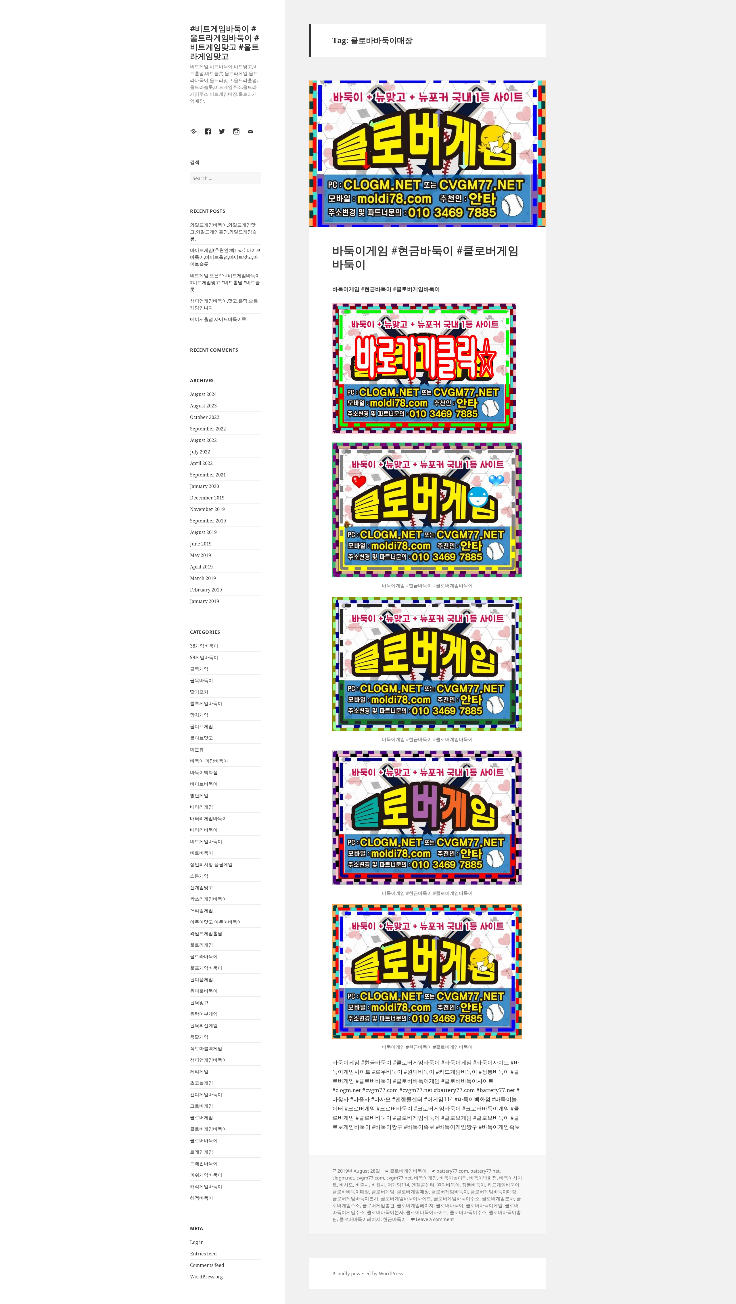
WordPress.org (206, 1277)
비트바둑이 (201, 853)
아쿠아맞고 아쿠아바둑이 (216, 922)
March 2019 (203, 578)
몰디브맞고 (201, 738)
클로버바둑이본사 (385, 1212)
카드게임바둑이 (503, 1185)
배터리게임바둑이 (208, 818)
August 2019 (203, 532)
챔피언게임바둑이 (208, 1060)
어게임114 (398, 1185)
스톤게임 (199, 876)
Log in (197, 1242)
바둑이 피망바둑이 (209, 761)
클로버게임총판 (378, 1205)
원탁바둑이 (448, 1185)
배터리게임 (201, 807)
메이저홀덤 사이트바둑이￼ (218, 319)
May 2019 (200, 555)
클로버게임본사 (498, 1198)
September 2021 (208, 475)
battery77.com (452, 1171)
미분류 (197, 749)
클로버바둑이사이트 (426, 1212)
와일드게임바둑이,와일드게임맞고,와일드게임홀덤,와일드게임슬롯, (223, 232)
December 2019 (207, 498)
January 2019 (204, 601)
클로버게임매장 (413, 1191)
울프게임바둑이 (206, 968)
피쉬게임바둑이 (206, 1175)
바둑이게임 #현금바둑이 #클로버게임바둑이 (425, 256)
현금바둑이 (394, 1219)
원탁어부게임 (204, 1014)
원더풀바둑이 (204, 991)
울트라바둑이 (204, 956)
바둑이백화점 (204, 772)
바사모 (346, 1185)
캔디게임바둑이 (206, 1094)
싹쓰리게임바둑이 (208, 899)
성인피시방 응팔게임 (211, 864)
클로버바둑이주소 (468, 1212)
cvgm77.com (370, 1178)
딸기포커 (199, 692)
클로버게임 (201, 1117)
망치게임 (199, 715)
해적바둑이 (201, 1198)
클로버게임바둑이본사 (355, 1198)
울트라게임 (201, 945)
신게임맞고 (201, 887)
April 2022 (201, 463)
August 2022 (203, 440)
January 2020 (204, 486)
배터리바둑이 (204, 830)
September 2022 (208, 429)
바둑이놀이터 (453, 1178)
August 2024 (203, 394)
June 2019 (201, 544)
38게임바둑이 (204, 646)
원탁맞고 (199, 1002)
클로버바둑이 (204, 1140)
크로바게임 (201, 1106)
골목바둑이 (201, 680)
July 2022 (200, 452)
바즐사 (362, 1185)
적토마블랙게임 (206, 1048)
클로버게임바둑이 (208, 1129)
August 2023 (203, 406)
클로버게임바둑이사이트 (406, 1198)
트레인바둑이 (204, 1163)
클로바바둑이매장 (350, 1191)
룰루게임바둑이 (206, 703)
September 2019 (208, 521)
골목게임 (199, 669)
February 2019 (206, 590)
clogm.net (343, 1178)
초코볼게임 (201, 1083)
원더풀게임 (201, 979)
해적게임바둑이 (206, 1186)
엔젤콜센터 (422, 1185)
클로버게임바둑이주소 (457, 1198)
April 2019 (201, 567)
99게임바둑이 (204, 657)
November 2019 (207, 509)
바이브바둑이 (204, 784)
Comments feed (207, 1265)
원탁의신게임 (204, 1025)
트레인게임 (201, 1152)
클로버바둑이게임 (484, 1205)
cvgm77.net (399, 1178)
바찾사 (378, 1185)
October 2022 (204, 417)
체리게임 (199, 1071)
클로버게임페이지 (415, 1205)
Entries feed (203, 1254)
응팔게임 (199, 1037)
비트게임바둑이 (206, 841)
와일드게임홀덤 (206, 933)
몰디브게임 (201, 726)
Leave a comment (435, 1219)
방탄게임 (199, 795)
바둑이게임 (425, 1178)
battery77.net (485, 1171)
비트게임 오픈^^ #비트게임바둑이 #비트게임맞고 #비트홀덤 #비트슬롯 (225, 282)
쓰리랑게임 (201, 910)
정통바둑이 (473, 1185)
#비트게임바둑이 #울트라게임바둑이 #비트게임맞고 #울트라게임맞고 (224, 42)
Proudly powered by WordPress (367, 1273)
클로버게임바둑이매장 (493, 1191)
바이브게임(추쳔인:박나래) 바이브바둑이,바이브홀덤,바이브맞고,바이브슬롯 (225, 257)
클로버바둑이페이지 (360, 1219)
